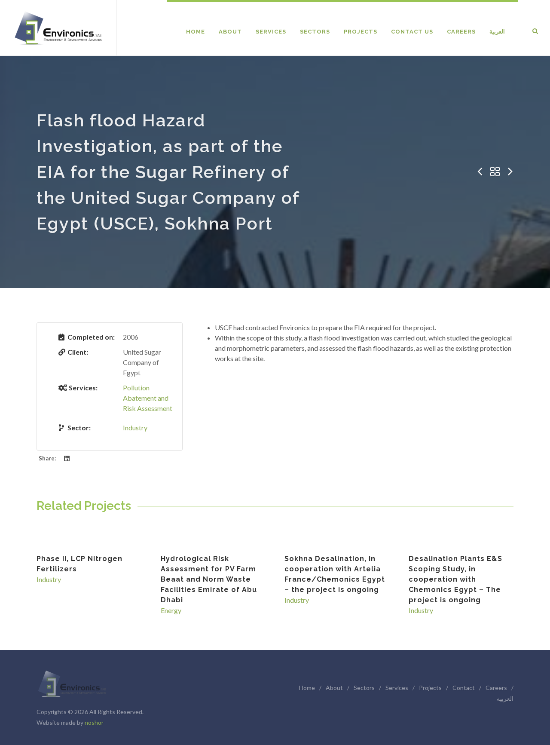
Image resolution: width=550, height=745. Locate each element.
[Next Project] (510, 172)
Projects (430, 687)
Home (307, 687)
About (334, 687)
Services (396, 687)
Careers (496, 687)
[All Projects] (495, 172)
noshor (94, 722)
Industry (135, 427)
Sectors (364, 687)
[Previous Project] (479, 172)
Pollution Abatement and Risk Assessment (147, 397)
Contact (463, 687)
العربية (505, 698)
